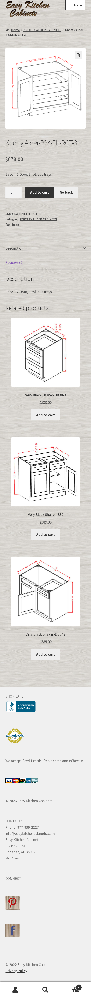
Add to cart (39, 192)
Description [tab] (14, 248)
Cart (70, 986)
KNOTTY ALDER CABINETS (42, 30)
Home (15, 30)
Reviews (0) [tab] (14, 262)
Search (45, 990)
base (15, 225)
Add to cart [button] (45, 415)
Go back (66, 192)
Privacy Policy (16, 970)
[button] (78, 55)
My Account (15, 990)
